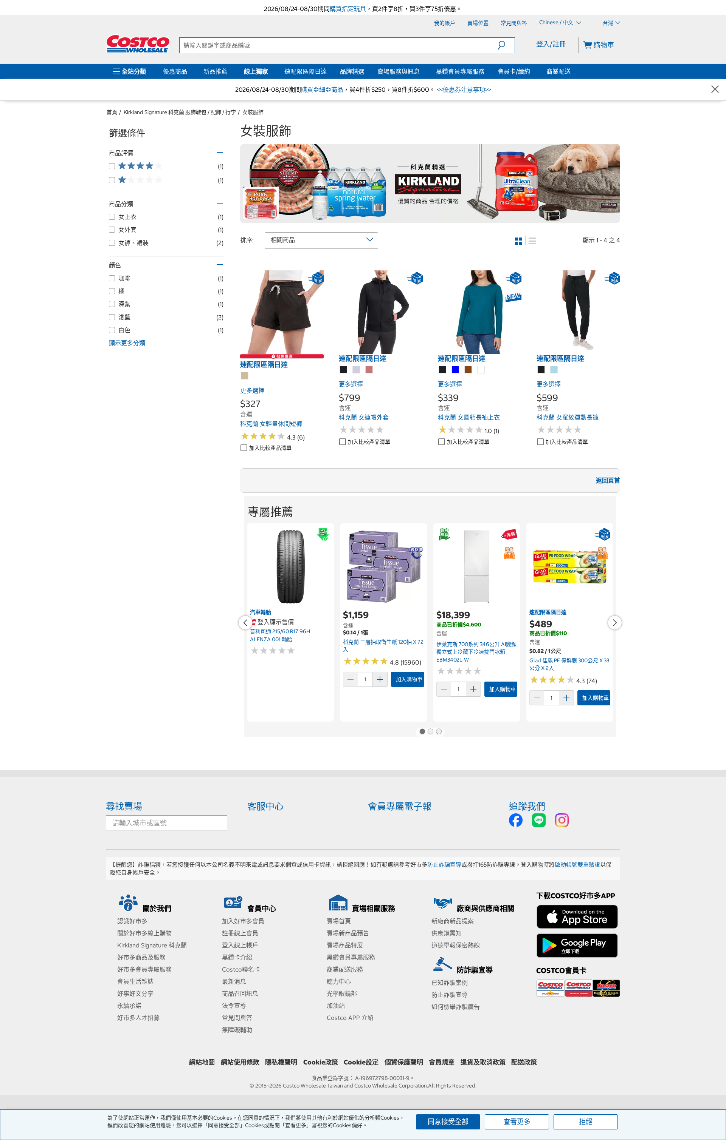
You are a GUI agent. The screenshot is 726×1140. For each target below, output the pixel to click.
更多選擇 (252, 390)
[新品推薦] (229, 71)
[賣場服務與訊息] (421, 71)
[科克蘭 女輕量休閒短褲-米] (245, 376)
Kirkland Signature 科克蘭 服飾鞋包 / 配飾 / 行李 (180, 112)
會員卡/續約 (514, 71)
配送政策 (524, 1062)
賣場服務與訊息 (398, 71)
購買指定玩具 (348, 8)
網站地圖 (202, 1062)
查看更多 (517, 1121)
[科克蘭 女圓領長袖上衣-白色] (481, 370)
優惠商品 (175, 71)
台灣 (608, 23)
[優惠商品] (188, 71)
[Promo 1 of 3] (422, 732)
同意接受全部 (448, 1121)
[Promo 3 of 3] (439, 732)
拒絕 (586, 1121)
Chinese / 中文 (556, 22)
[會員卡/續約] (531, 71)
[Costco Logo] (138, 43)
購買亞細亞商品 (322, 89)
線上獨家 (256, 71)
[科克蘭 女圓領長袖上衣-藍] (456, 370)
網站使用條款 (240, 1062)
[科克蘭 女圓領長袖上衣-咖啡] (468, 370)
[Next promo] (615, 623)
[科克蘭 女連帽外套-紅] (369, 370)
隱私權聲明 (281, 1062)
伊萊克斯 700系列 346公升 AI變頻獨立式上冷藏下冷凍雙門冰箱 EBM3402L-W (476, 652)
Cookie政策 (320, 1062)
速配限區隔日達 (305, 71)
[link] (282, 349)
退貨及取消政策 (483, 1062)
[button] (506, 45)
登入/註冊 (551, 44)
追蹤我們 (527, 806)
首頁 (112, 112)
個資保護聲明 (404, 1062)
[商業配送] (572, 71)
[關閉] (715, 90)
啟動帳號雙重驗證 (577, 864)
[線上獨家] (269, 71)
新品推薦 (215, 71)
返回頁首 (608, 480)
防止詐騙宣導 (444, 864)
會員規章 (442, 1062)
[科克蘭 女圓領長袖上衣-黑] (443, 370)
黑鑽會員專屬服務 (460, 71)
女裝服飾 (253, 112)
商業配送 (558, 71)
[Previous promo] (245, 623)
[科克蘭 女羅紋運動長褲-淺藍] (554, 370)
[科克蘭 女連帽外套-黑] (344, 370)
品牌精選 (352, 71)
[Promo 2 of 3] (430, 732)
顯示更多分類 (127, 343)
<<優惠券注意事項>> (463, 89)
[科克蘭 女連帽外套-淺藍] (356, 370)
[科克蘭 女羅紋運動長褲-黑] (541, 370)
